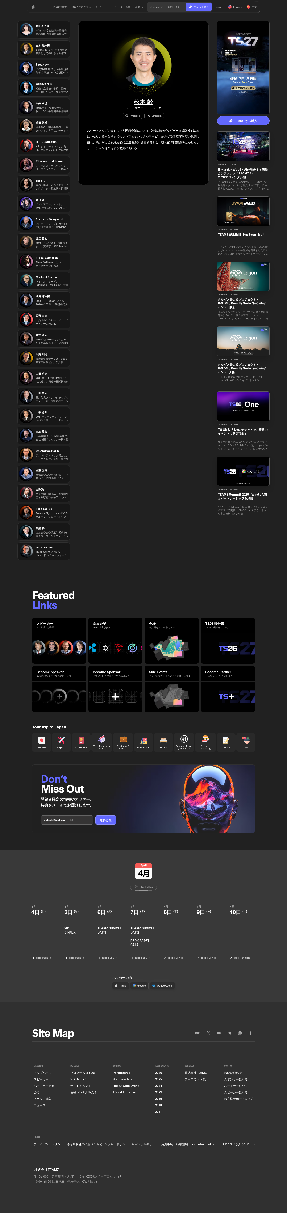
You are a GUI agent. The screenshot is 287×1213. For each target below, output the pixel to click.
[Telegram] (229, 1033)
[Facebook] (250, 1033)
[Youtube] (219, 1033)
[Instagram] (240, 1033)
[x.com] (208, 1033)
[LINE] (196, 1033)
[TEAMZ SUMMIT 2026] (33, 7)
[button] (139, 7)
